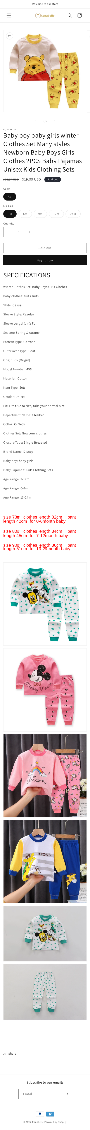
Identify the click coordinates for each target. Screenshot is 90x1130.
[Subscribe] (67, 1094)
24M (75, 215)
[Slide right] (54, 121)
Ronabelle (37, 1121)
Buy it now (45, 260)
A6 (12, 197)
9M (42, 215)
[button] (9, 15)
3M (12, 215)
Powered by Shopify (55, 1121)
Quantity (8, 223)
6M (27, 215)
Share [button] (12, 1053)
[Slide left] (35, 121)
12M (59, 215)
